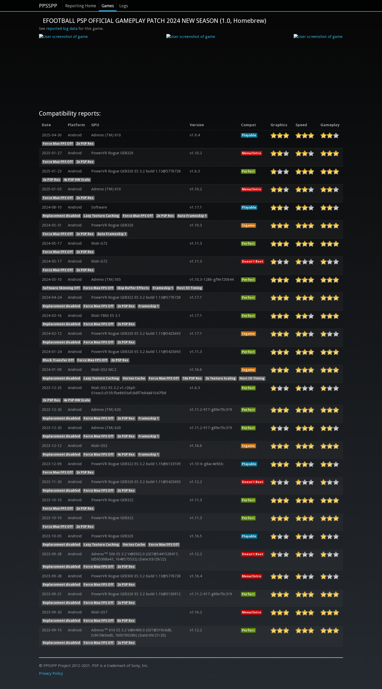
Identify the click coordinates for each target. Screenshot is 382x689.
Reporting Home (80, 5)
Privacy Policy (51, 673)
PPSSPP (48, 6)
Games (108, 5)
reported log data (61, 28)
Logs (123, 5)
